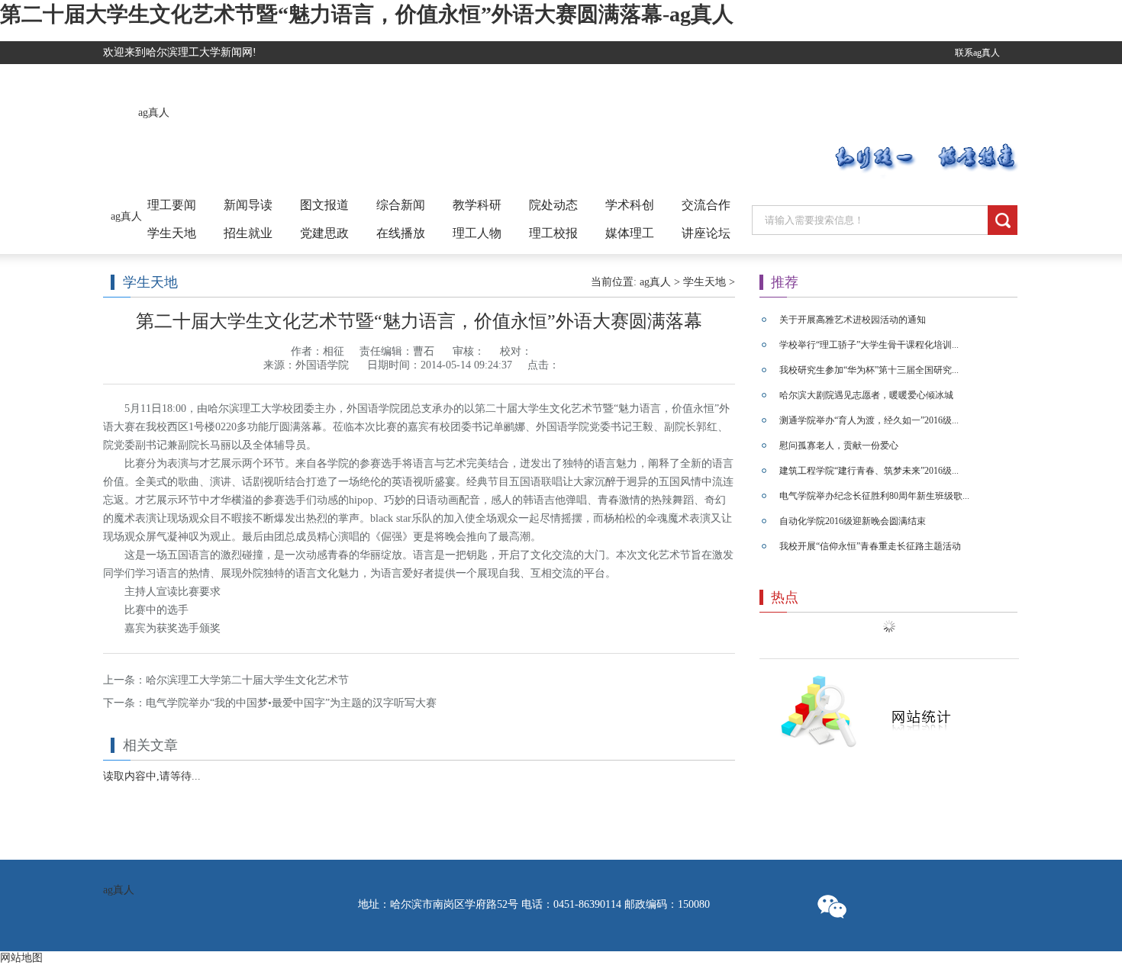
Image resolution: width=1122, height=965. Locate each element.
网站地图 (21, 957)
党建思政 (324, 233)
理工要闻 (171, 204)
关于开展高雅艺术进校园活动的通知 (852, 319)
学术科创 (629, 204)
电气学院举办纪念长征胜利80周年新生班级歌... (874, 496)
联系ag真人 (977, 52)
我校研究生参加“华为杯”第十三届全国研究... (869, 370)
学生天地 (171, 233)
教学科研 (477, 204)
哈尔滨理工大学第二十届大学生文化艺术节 (247, 680)
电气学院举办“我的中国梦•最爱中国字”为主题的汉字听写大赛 (291, 703)
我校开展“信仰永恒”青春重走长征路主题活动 (870, 546)
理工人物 (477, 233)
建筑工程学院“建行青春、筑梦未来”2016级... (869, 470)
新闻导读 (248, 204)
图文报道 (324, 204)
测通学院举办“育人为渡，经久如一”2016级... (869, 420)
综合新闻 (400, 204)
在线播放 (400, 233)
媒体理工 (629, 233)
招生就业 (248, 233)
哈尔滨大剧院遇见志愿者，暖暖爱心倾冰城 (866, 395)
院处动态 (553, 204)
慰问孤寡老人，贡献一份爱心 (838, 445)
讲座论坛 (706, 233)
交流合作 (706, 204)
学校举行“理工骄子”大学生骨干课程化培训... (869, 344)
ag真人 (153, 112)
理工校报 (553, 233)
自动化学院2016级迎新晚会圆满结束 (852, 521)
